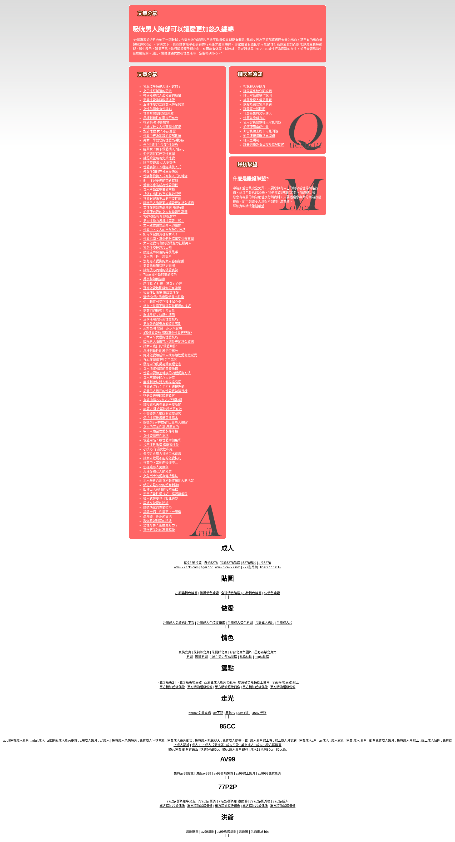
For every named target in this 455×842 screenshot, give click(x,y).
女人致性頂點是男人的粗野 (162, 225)
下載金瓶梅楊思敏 (189, 683)
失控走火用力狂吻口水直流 (162, 454)
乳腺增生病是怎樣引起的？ (162, 86)
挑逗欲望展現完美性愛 (159, 158)
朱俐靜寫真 (220, 652)
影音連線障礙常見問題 (259, 136)
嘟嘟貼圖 (201, 657)
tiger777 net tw (270, 567)
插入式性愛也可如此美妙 (160, 498)
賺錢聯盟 (258, 206)
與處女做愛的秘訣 (156, 503)
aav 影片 (244, 713)
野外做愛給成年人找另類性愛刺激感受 (170, 355)
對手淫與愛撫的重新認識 (160, 181)
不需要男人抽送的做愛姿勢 (162, 413)
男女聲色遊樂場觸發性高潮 (162, 324)
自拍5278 (211, 563)
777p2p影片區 (260, 801)
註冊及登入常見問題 (257, 100)
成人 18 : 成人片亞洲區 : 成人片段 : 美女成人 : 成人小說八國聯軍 (236, 745)
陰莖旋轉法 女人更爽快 (159, 163)
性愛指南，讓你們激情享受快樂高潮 (168, 239)
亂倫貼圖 (246, 657)
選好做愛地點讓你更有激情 (162, 288)
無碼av (230, 713)
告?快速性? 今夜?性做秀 (160, 145)
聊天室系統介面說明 (257, 91)
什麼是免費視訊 (254, 118)
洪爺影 (243, 832)
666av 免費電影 (200, 713)
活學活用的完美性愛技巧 (160, 319)
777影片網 (250, 567)
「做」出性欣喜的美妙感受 (162, 194)
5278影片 (249, 563)
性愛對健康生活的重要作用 (162, 198)
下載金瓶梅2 (165, 683)
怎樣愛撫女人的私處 (157, 472)
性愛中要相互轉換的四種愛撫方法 (167, 373)
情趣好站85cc (210, 749)
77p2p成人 (280, 801)
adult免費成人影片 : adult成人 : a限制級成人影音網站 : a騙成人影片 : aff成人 (56, 740)
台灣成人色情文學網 (211, 623)
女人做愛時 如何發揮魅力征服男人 (167, 243)
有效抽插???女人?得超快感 (162, 400)
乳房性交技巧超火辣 (157, 248)
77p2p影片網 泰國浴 (233, 801)
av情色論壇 (272, 593)
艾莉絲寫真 (201, 652)
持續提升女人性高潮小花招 (162, 127)
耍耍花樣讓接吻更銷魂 (159, 266)
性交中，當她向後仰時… (160, 463)
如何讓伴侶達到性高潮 (159, 154)
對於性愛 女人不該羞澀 (159, 131)
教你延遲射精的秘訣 (157, 521)
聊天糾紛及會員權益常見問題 (263, 145)
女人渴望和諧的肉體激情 (160, 369)
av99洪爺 (207, 832)
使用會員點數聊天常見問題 (262, 122)
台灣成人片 (284, 623)
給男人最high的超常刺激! (161, 485)
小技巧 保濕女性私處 (157, 449)
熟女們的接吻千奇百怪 (159, 310)
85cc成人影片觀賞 (235, 749)
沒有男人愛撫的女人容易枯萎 (163, 261)
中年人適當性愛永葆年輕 (160, 431)
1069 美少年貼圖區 (223, 657)
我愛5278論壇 (230, 563)
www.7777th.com (186, 567)
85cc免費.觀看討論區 (183, 749)
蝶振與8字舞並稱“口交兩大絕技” (165, 422)
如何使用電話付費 (256, 127)
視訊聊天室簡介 (254, 86)
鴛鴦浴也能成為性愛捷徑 (160, 185)
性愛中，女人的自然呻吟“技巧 (164, 230)
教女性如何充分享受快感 (160, 172)
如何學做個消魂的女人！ (160, 234)
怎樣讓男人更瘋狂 (156, 467)
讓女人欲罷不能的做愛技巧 (162, 458)
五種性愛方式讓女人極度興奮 (163, 104)
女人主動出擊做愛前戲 (159, 189)
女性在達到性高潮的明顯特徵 (163, 207)
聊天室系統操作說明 (257, 95)
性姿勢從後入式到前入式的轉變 (165, 176)
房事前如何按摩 (154, 279)
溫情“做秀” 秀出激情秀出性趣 (163, 297)
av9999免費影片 (269, 773)
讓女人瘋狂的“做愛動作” (160, 346)
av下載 (218, 713)
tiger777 (207, 567)
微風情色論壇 (209, 593)
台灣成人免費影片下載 (178, 623)
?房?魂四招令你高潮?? (159, 216)
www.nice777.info (227, 567)
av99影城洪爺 (226, 832)
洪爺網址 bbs (260, 832)
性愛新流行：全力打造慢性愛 (163, 386)
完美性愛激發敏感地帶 (159, 100)
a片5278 (265, 563)
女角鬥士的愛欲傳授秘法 (160, 476)
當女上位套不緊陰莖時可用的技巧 (167, 306)
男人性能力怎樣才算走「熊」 (163, 221)
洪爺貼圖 (192, 832)
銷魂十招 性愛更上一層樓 (162, 512)
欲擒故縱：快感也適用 (159, 315)
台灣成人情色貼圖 (240, 623)
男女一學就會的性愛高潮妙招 (163, 140)
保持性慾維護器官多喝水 (160, 418)
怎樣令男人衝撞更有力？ (160, 525)
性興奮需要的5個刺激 (158, 113)
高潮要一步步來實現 (157, 516)
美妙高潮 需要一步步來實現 (162, 328)
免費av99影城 (184, 773)
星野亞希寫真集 (265, 652)
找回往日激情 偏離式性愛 (161, 292)
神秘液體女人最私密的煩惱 (162, 95)
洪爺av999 (203, 773)
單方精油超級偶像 (172, 687)
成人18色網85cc (262, 749)
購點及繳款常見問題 (257, 104)
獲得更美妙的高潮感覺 (159, 530)
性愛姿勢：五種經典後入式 (162, 167)
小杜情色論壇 (252, 593)
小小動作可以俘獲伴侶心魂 (162, 301)
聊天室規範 (251, 140)
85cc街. (281, 749)
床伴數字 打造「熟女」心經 (162, 283)
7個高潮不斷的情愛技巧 (160, 275)
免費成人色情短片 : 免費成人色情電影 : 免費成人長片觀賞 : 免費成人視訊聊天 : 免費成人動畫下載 (180, 740)
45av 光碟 (259, 713)
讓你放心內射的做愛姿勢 (160, 270)
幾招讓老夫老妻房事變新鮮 (162, 404)
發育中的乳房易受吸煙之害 (162, 364)
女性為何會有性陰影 (157, 109)
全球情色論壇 (231, 593)
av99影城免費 (223, 773)
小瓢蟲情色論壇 (186, 593)
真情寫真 (185, 652)
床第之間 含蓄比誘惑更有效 (162, 409)
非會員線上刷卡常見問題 (260, 131)
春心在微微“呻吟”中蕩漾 (160, 360)
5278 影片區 (193, 563)
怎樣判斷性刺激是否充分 (160, 118)
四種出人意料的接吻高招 (160, 489)
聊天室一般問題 (254, 109)
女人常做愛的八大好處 (159, 378)
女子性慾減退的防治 (157, 91)
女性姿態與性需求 (156, 436)
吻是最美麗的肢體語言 (159, 395)
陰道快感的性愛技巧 (157, 507)
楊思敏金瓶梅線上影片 (254, 683)
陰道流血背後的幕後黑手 (160, 252)
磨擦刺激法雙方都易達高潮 (162, 382)
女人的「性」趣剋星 (157, 257)
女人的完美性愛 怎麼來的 (161, 427)
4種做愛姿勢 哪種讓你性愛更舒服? (167, 333)
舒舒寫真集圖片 (241, 652)
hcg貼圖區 (262, 657)
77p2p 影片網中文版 (181, 801)
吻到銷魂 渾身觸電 (156, 122)
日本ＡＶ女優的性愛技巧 (160, 337)
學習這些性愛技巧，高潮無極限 (165, 494)
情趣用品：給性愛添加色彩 (162, 440)
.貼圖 (189, 657)
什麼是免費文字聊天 (257, 113)
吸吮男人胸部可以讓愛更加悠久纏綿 (168, 203)
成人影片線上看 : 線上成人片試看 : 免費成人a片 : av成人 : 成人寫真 (297, 740)
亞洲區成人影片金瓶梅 (220, 683)
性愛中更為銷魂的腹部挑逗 (162, 136)
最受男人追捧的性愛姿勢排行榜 (165, 391)
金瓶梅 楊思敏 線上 (285, 683)
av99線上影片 (245, 773)
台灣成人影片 (264, 623)
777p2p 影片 (207, 801)
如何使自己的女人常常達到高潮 (165, 212)
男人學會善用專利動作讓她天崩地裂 (168, 480)
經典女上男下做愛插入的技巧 (163, 149)
